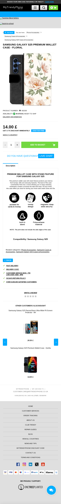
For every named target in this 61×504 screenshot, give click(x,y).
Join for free (38, 131)
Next (56, 342)
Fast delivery (12, 266)
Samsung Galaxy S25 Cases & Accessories (32, 252)
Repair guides (30, 429)
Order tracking (30, 415)
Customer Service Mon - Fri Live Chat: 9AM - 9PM (18, 274)
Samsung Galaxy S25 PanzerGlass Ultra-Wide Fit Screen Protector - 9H (30, 312)
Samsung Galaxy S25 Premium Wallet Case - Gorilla (30, 348)
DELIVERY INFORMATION (12, 117)
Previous (5, 342)
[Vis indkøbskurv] (53, 7)
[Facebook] (18, 464)
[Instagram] (24, 464)
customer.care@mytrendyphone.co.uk (30, 391)
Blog (30, 434)
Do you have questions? (30, 156)
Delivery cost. (12, 269)
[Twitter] (36, 464)
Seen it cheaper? (10, 135)
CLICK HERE (49, 2)
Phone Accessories (28, 250)
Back (8, 260)
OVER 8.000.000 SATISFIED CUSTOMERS (21, 282)
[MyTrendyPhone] (13, 7)
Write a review (30, 293)
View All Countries (30, 439)
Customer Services (30, 411)
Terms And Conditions (30, 457)
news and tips (30, 443)
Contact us (31, 453)
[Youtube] (43, 464)
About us (30, 420)
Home (30, 406)
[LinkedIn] (30, 464)
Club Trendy (30, 425)
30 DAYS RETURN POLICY (16, 278)
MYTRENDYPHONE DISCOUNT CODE (30, 448)
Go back (10, 32)
